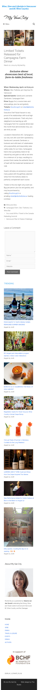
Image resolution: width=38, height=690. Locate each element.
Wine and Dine (11, 205)
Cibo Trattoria (24, 208)
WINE (6, 627)
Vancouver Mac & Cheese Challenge (19, 219)
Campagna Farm (12, 208)
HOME (7, 624)
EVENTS (7, 636)
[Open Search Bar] (34, 24)
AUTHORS (8, 642)
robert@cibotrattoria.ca (18, 196)
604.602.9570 (16, 107)
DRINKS (7, 639)
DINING (7, 630)
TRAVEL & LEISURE (11, 633)
